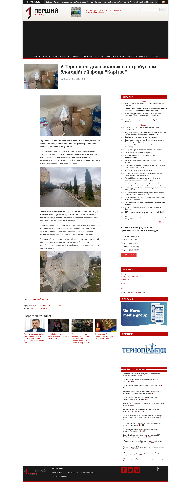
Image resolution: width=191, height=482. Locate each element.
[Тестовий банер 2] (144, 350)
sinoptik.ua (135, 292)
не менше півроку (131, 246)
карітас (44, 308)
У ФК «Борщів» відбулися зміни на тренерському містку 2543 (143, 460)
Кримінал (99, 56)
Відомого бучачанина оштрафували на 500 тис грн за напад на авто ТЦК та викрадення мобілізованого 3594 (142, 417)
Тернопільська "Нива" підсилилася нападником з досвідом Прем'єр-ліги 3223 (140, 430)
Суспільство (112, 56)
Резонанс (64, 56)
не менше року (130, 240)
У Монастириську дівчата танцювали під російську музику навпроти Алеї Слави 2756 (143, 454)
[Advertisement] (95, 37)
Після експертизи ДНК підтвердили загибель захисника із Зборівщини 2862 (143, 448)
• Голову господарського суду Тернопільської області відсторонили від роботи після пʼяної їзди (78, 2)
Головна (37, 56)
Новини (47, 56)
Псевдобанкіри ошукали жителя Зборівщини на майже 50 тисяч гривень (103, 11)
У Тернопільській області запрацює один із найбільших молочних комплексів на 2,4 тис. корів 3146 (142, 442)
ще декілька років (131, 236)
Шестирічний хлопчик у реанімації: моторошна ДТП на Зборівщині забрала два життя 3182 (142, 436)
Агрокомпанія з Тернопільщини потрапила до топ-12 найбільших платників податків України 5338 (142, 392)
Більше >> (162, 222)
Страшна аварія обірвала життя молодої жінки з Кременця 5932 (140, 380)
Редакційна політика (59, 476)
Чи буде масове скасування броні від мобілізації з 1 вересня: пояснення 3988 (141, 410)
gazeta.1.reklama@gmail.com (84, 472)
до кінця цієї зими (131, 250)
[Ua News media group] (144, 315)
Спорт (123, 56)
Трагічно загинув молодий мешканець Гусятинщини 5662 (142, 386)
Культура (143, 56)
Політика (76, 56)
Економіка (88, 56)
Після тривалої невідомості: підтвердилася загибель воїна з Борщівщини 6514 (142, 374)
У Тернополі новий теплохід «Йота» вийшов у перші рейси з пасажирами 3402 (141, 424)
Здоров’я (132, 56)
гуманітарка (35, 308)
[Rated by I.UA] (162, 469)
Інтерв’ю (154, 56)
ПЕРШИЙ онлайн (41, 300)
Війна (55, 56)
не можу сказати (131, 243)
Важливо (37, 305)
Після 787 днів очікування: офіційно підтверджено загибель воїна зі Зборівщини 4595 (141, 398)
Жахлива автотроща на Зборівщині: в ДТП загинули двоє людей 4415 (143, 404)
